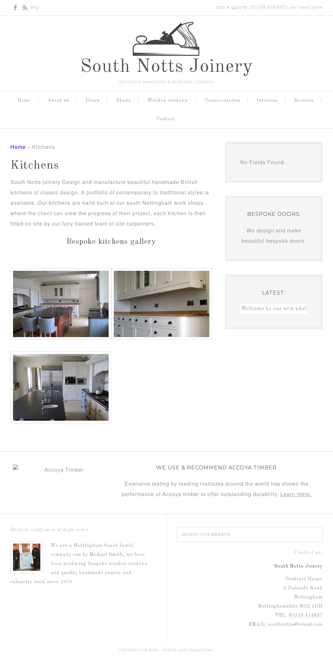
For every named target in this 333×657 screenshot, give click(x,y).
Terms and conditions (188, 650)
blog (34, 7)
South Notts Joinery (166, 67)
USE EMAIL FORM (306, 7)
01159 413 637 (267, 7)
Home (18, 147)
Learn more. (296, 494)
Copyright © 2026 (138, 650)
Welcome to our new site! (274, 308)
